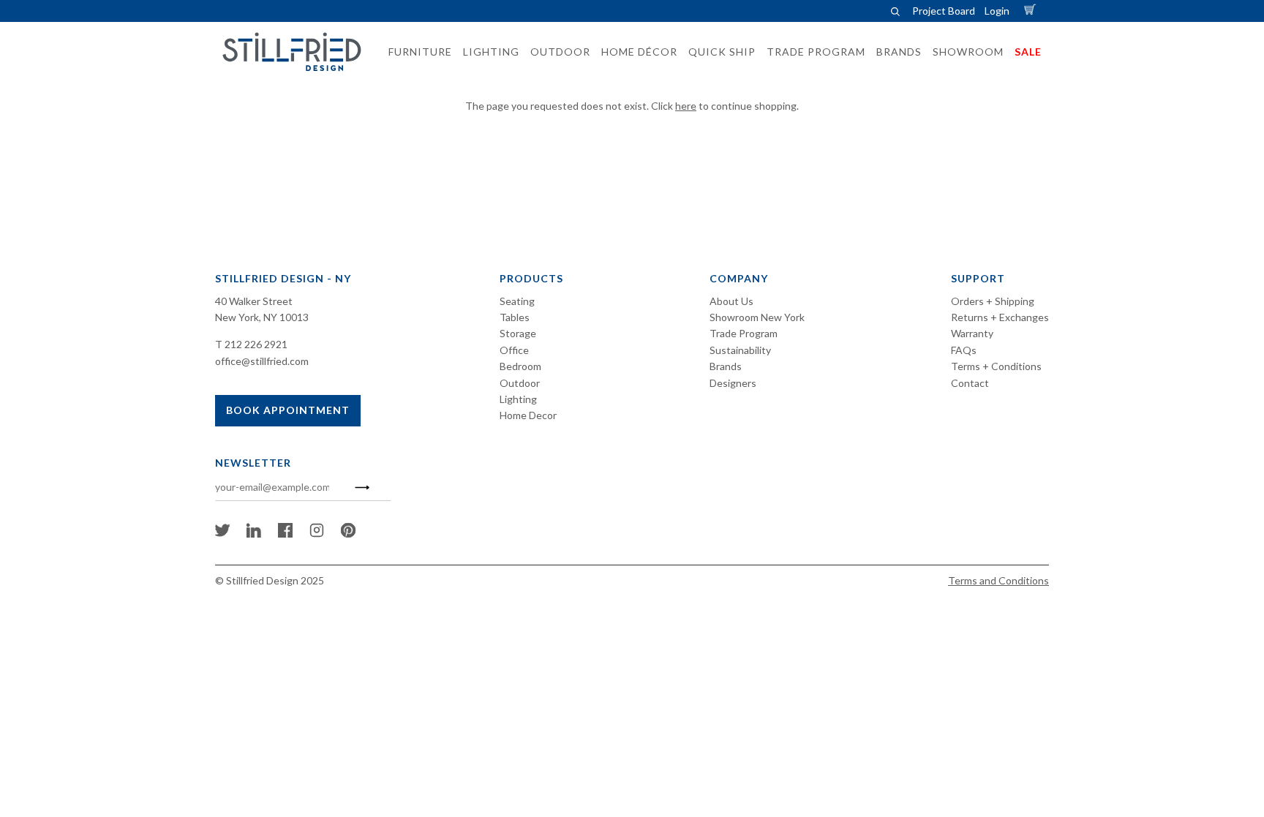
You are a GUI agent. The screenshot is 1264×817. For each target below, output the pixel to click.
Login (997, 10)
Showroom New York (757, 317)
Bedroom (520, 366)
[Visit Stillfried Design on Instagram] (316, 533)
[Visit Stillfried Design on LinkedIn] (254, 533)
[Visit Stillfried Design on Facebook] (285, 533)
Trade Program (744, 333)
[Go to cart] (1032, 10)
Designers (733, 383)
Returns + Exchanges (1000, 317)
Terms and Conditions (998, 580)
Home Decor (528, 415)
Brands (726, 366)
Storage (518, 333)
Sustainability (740, 350)
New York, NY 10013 (262, 317)
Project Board (943, 10)
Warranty (972, 333)
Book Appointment (288, 410)
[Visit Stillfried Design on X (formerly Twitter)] (222, 533)
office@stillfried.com (262, 361)
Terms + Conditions (996, 366)
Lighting (518, 399)
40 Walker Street (254, 301)
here (685, 105)
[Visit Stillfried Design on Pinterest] (348, 533)
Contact (970, 383)
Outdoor (520, 383)
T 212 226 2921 (251, 344)
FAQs (964, 350)
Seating (517, 301)
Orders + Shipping (992, 301)
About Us (731, 301)
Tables (515, 317)
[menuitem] (416, 52)
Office (514, 350)
